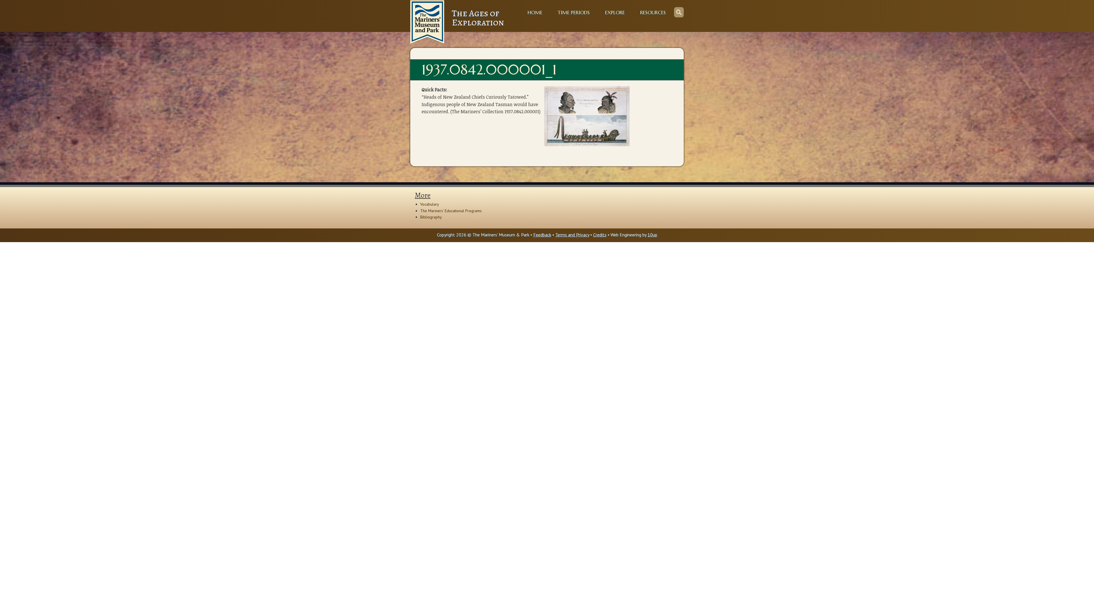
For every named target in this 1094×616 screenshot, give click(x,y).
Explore (615, 12)
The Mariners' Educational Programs (451, 210)
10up (652, 235)
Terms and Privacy (572, 235)
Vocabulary (429, 204)
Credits (600, 235)
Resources (653, 12)
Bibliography (431, 217)
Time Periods (574, 12)
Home (535, 12)
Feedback (542, 235)
